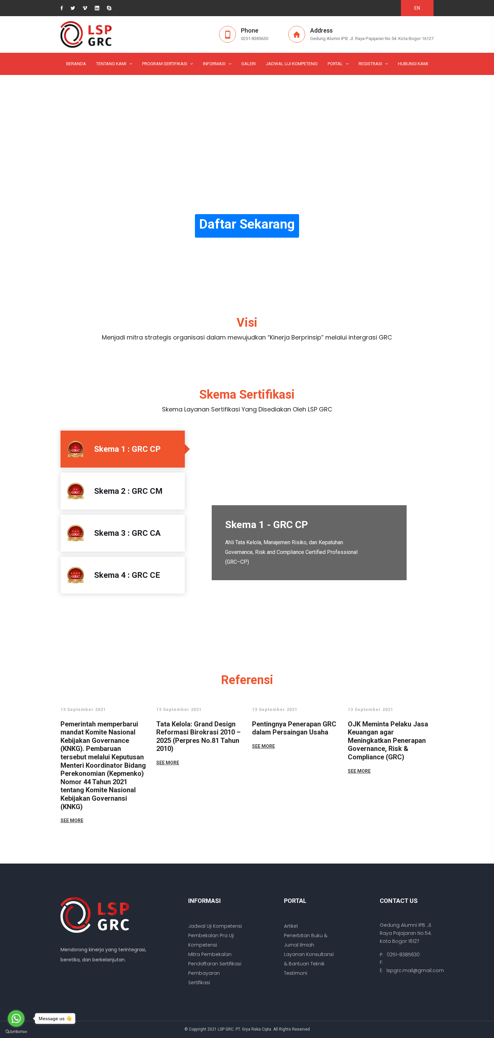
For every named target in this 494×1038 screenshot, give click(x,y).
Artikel (291, 926)
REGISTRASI (370, 63)
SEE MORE (71, 820)
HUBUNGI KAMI (413, 63)
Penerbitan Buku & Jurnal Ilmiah (305, 940)
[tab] (122, 449)
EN (417, 8)
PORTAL (335, 63)
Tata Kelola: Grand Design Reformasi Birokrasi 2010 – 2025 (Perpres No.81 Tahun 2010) (198, 736)
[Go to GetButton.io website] (16, 1031)
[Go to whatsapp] (16, 1018)
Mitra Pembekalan (210, 954)
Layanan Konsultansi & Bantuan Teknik (309, 959)
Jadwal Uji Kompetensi (215, 926)
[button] (15, 175)
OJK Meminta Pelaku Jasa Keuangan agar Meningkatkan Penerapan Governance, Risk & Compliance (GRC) (388, 740)
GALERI (248, 63)
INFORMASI (214, 63)
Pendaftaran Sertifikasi (214, 963)
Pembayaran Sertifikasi (204, 978)
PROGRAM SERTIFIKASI (164, 63)
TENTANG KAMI (111, 63)
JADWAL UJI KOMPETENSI (292, 63)
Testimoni (295, 973)
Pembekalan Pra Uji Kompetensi (211, 940)
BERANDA (76, 63)
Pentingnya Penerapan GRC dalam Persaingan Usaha (294, 728)
